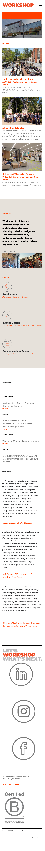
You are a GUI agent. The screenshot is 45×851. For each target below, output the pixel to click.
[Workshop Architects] (18, 3)
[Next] (38, 29)
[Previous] (6, 29)
